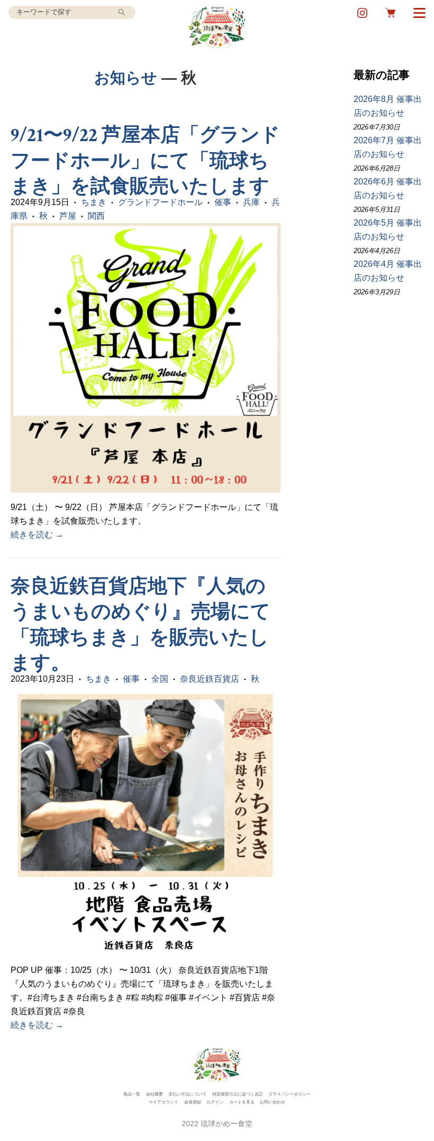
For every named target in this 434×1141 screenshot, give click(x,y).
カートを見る (242, 1102)
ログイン (214, 1102)
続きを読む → (37, 534)
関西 (96, 215)
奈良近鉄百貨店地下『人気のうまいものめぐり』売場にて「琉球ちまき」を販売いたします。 (140, 625)
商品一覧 (131, 1094)
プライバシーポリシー (289, 1094)
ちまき (93, 202)
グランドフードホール (160, 202)
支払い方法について (187, 1094)
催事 (222, 202)
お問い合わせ (272, 1102)
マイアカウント (163, 1102)
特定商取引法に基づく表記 (237, 1094)
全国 (159, 678)
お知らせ (125, 77)
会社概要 (154, 1094)
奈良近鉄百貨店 (209, 678)
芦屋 (67, 215)
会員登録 (192, 1102)
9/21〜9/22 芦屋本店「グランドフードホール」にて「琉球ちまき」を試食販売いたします (150, 161)
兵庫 (251, 202)
